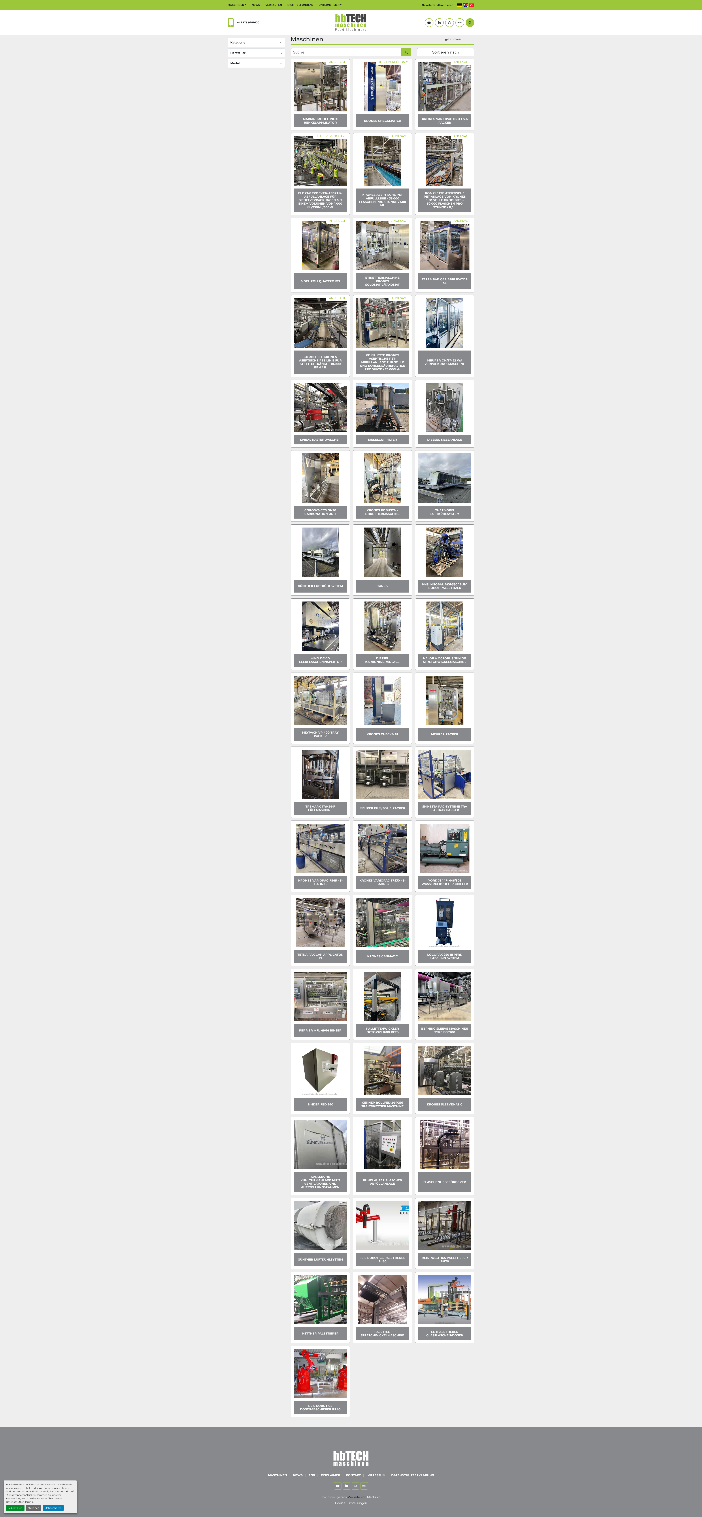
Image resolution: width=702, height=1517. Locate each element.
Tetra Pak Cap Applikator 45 (445, 281)
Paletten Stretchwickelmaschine (382, 1333)
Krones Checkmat (382, 734)
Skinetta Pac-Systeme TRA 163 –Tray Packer (444, 808)
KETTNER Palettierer (320, 1333)
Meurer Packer (444, 734)
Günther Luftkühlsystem (320, 586)
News (256, 5)
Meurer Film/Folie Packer (382, 808)
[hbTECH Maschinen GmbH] (351, 1457)
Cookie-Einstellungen (351, 1503)
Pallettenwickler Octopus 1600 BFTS (382, 1030)
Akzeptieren (15, 1508)
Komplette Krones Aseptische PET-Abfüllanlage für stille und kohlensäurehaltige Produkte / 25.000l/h (382, 362)
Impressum (376, 1475)
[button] (237, 5)
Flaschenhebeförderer (444, 1182)
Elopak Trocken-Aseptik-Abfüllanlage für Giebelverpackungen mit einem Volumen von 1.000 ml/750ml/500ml (320, 200)
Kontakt (353, 1475)
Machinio (373, 1497)
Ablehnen (33, 1508)
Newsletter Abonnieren (437, 5)
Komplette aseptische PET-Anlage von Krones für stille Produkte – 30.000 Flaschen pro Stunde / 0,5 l (445, 200)
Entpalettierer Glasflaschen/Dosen (444, 1333)
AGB (311, 1475)
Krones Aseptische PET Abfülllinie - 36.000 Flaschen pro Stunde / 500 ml (382, 200)
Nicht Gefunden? (300, 5)
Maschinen (236, 5)
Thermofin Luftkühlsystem (444, 512)
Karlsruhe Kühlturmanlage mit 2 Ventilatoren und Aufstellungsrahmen (320, 1182)
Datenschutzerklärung (19, 1502)
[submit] (406, 52)
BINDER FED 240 (320, 1104)
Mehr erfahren (53, 1508)
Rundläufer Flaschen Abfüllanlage (382, 1182)
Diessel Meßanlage (444, 439)
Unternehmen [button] (329, 5)
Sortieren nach (445, 52)
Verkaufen (273, 5)
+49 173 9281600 (248, 22)
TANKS (382, 586)
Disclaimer (330, 1475)
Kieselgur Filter (382, 439)
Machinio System (334, 1497)
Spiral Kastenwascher (320, 439)
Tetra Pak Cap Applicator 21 (320, 956)
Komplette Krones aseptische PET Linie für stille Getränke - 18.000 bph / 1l (320, 362)
